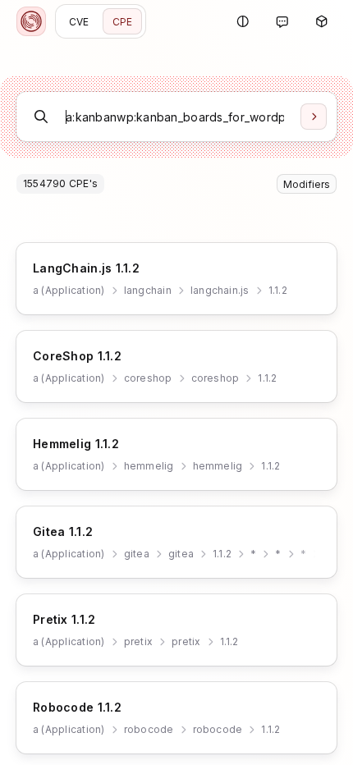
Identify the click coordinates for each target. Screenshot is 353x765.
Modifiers (306, 184)
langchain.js (220, 290)
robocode (149, 729)
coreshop (148, 378)
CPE (122, 22)
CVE (79, 22)
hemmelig (149, 466)
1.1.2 (277, 290)
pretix (138, 641)
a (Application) (69, 290)
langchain (148, 290)
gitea (136, 553)
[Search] (313, 116)
